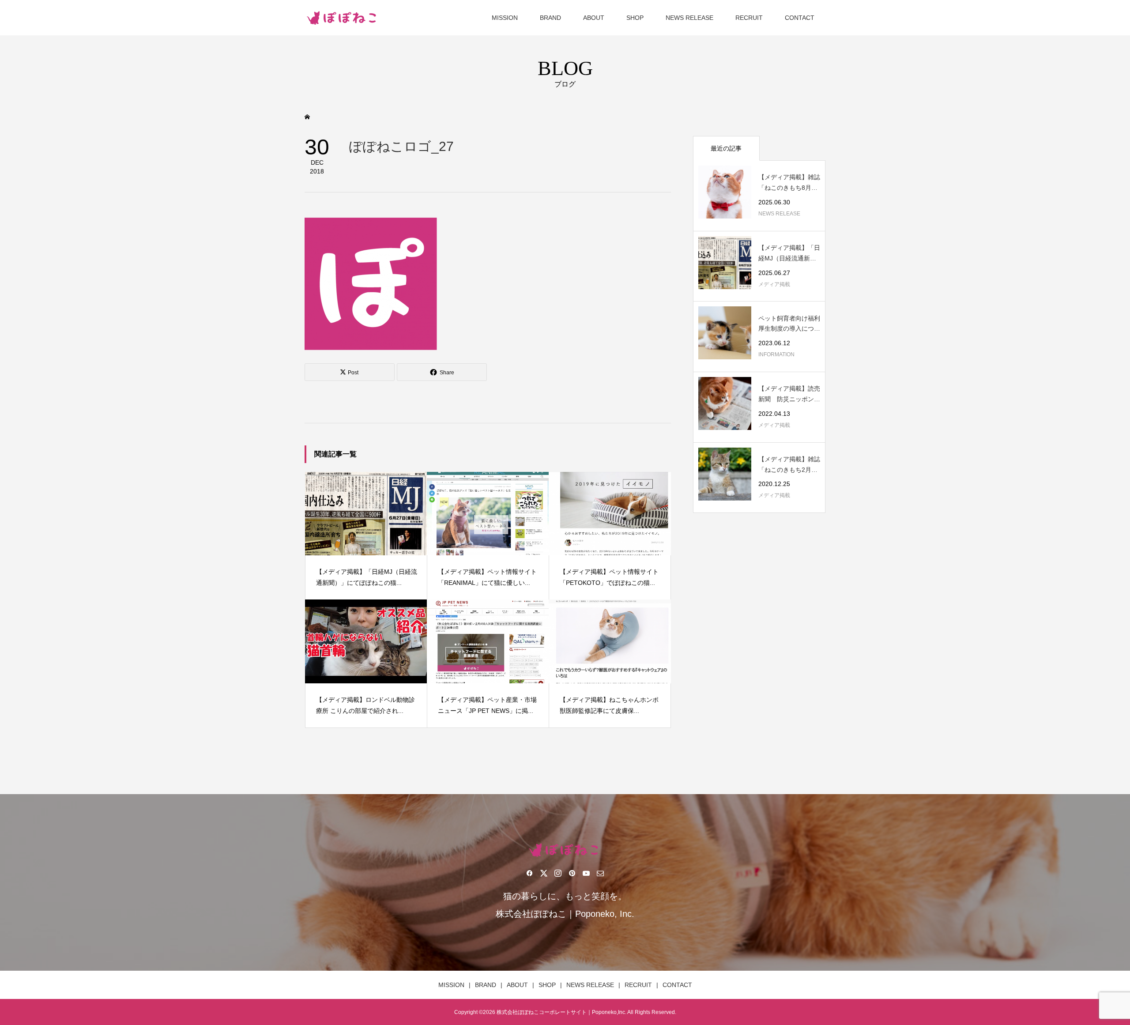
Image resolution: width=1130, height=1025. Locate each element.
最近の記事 (726, 148)
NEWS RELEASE (689, 17)
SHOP (635, 17)
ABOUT (593, 17)
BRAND (550, 17)
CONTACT (799, 17)
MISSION (505, 17)
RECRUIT (749, 17)
